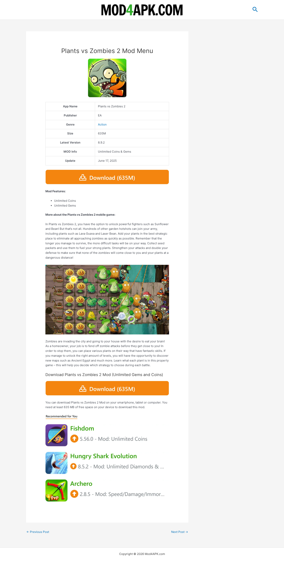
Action (102, 124)
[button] (255, 10)
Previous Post (37, 532)
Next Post (179, 532)
